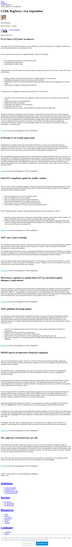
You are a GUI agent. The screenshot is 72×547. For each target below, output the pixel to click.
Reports (6, 516)
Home (2, 1)
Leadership (7, 532)
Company (7, 527)
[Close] (69, 538)
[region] (36, 541)
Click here (4, 130)
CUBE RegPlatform (10, 488)
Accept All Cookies (42, 543)
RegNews (7, 519)
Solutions (7, 483)
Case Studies (8, 518)
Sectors (5, 497)
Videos (6, 521)
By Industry (8, 502)
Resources (4, 3)
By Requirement (9, 504)
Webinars (7, 523)
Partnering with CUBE (11, 491)
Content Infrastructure (10, 493)
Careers (6, 534)
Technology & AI (9, 489)
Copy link (10, 30)
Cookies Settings (28, 543)
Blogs (6, 514)
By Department (9, 505)
